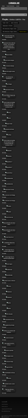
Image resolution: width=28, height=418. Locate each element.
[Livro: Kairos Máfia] (8, 55)
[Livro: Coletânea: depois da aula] (8, 244)
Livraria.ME (4, 402)
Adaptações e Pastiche (8, 25)
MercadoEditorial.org (6, 411)
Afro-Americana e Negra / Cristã (9, 28)
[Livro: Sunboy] (8, 135)
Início (3, 6)
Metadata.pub (6, 417)
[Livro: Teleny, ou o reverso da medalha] (8, 332)
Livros (17, 6)
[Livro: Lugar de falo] (8, 367)
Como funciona (10, 6)
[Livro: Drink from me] (8, 218)
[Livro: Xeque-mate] (8, 124)
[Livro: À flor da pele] (8, 314)
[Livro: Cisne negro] (8, 264)
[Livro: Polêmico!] (8, 292)
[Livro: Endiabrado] (8, 270)
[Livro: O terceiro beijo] (8, 362)
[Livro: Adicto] (8, 303)
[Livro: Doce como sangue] (8, 61)
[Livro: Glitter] (8, 309)
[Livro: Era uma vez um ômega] (8, 195)
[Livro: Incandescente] (8, 179)
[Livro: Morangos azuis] (8, 356)
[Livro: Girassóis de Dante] (8, 129)
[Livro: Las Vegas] (8, 84)
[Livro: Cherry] (8, 286)
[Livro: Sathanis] (8, 151)
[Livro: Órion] (8, 113)
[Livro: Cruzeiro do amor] (8, 338)
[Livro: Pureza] (8, 378)
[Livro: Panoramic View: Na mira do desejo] (8, 37)
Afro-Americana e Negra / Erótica (10, 31)
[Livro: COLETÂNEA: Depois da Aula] (8, 96)
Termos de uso (5, 406)
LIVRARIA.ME (14, 3)
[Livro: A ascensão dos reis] (8, 320)
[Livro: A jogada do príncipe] (8, 325)
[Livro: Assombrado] (8, 275)
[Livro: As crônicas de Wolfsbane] (8, 78)
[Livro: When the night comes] (8, 72)
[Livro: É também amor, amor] (8, 384)
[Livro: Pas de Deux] (8, 173)
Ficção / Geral (5, 22)
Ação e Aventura (14, 22)
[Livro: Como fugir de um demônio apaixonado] (8, 258)
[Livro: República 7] (8, 162)
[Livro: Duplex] (8, 206)
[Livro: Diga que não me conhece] (8, 390)
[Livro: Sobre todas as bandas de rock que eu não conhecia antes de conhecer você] (8, 105)
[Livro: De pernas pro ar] (8, 237)
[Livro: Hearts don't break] (8, 90)
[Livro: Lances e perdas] (8, 351)
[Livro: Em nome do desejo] (8, 66)
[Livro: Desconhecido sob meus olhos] (8, 224)
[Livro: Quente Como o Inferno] (8, 281)
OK (25, 14)
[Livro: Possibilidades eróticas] (8, 373)
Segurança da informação (7, 408)
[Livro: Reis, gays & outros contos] (8, 344)
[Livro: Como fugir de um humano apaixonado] (8, 251)
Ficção (5, 19)
